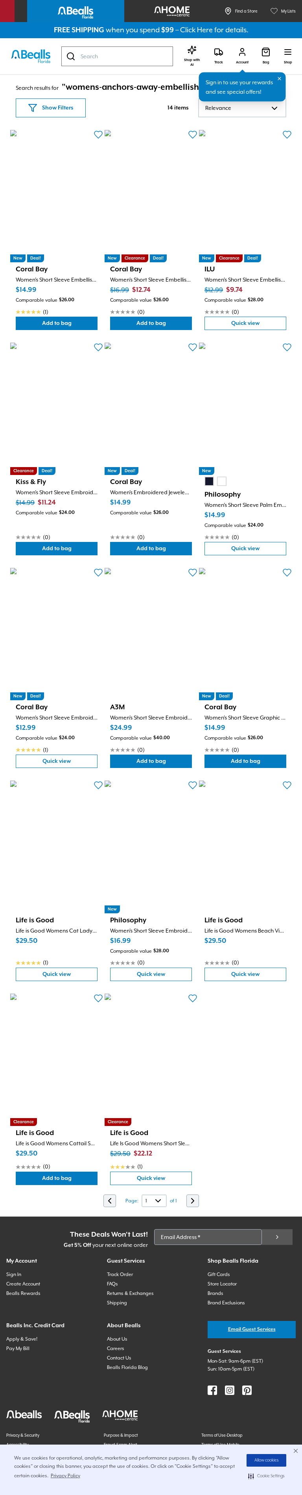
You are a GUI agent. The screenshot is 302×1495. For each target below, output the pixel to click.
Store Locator (222, 1284)
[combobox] (117, 56)
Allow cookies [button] (266, 1460)
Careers (115, 1348)
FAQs (112, 1284)
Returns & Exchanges (130, 1293)
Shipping (117, 1303)
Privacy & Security (22, 1435)
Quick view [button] (258, 325)
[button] (266, 1476)
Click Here (196, 30)
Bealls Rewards (23, 1293)
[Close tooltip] (279, 78)
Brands (215, 1293)
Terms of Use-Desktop (222, 1435)
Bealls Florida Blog (127, 1367)
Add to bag (70, 325)
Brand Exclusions (226, 1303)
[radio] (209, 481)
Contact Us (119, 1358)
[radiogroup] (215, 481)
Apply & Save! (21, 1339)
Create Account (23, 1284)
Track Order (120, 1274)
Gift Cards (219, 1274)
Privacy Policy (65, 1475)
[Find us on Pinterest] (247, 1390)
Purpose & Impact (121, 1435)
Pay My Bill (17, 1348)
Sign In (13, 1274)
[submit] (277, 1237)
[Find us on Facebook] (212, 1390)
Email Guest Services (252, 1329)
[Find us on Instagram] (229, 1390)
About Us (117, 1339)
